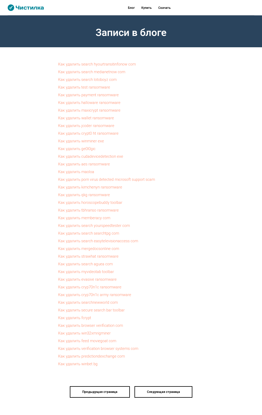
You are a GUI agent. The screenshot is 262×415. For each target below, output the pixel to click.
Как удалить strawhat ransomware (88, 256)
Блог (131, 8)
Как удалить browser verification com (90, 325)
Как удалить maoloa (76, 171)
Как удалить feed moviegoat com (87, 341)
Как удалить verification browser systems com (98, 348)
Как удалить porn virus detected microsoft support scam (106, 179)
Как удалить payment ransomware (88, 95)
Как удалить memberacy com (84, 218)
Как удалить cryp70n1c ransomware (89, 287)
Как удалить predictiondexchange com (91, 356)
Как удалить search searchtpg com (88, 233)
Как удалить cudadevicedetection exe (90, 156)
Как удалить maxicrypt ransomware (89, 110)
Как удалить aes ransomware (84, 164)
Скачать (164, 8)
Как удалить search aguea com (85, 264)
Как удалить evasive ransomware (87, 279)
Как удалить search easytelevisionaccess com (98, 241)
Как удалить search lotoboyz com (87, 79)
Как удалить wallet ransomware (86, 118)
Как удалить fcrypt (74, 317)
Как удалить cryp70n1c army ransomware (94, 294)
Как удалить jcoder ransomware (86, 125)
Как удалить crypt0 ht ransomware (88, 133)
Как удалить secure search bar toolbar (91, 310)
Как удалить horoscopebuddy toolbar (90, 202)
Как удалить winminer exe (81, 141)
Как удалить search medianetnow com (91, 72)
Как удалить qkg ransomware (84, 195)
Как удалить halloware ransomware (89, 102)
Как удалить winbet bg (78, 364)
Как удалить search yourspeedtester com (94, 225)
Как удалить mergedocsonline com (88, 248)
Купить (146, 8)
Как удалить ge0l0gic (77, 148)
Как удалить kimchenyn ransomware (90, 187)
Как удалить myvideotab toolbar (86, 271)
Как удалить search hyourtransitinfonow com (97, 64)
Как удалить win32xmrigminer (84, 333)
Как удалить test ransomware (84, 87)
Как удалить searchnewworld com (88, 302)
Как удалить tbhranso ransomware (88, 210)
